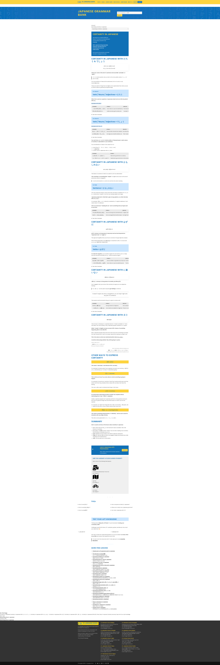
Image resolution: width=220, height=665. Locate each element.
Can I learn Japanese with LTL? (119, 510)
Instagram (95, 663)
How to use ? (83, 504)
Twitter (104, 663)
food (128, 263)
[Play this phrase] (92, 111)
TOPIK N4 (114, 531)
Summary (114, 614)
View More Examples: (97, 114)
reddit (100, 663)
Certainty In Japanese (5, 614)
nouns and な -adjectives (103, 240)
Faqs (117, 614)
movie (126, 134)
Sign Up (140, 2)
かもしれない (120, 337)
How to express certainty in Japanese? (121, 504)
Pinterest (106, 663)
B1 (94, 25)
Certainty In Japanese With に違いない (73, 614)
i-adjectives (96, 149)
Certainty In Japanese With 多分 (89, 614)
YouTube (98, 663)
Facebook (102, 663)
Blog (135, 2)
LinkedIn (108, 663)
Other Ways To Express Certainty (104, 614)
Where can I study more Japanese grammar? (122, 507)
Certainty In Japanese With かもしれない (40, 614)
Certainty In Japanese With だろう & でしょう (20, 614)
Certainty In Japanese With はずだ (57, 614)
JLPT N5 (81, 531)
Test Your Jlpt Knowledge (124, 614)
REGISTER (125, 450)
